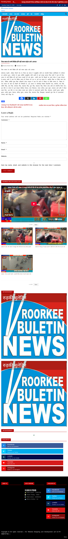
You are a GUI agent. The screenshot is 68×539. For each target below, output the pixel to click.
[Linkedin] (65, 5)
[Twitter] (60, 5)
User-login (19, 5)
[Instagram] (62, 5)
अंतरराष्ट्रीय (4, 14)
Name (4, 143)
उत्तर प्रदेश (16, 14)
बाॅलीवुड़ (42, 14)
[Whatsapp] (46, 98)
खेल (31, 14)
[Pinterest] (40, 98)
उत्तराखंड (23, 14)
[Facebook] (57, 5)
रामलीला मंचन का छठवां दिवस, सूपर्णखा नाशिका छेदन (53, 105)
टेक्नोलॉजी (36, 14)
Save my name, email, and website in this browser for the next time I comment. (31, 165)
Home (65, 537)
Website (3, 156)
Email (4, 149)
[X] (28, 98)
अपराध (10, 14)
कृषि (28, 14)
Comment (5, 120)
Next (36, 224)
